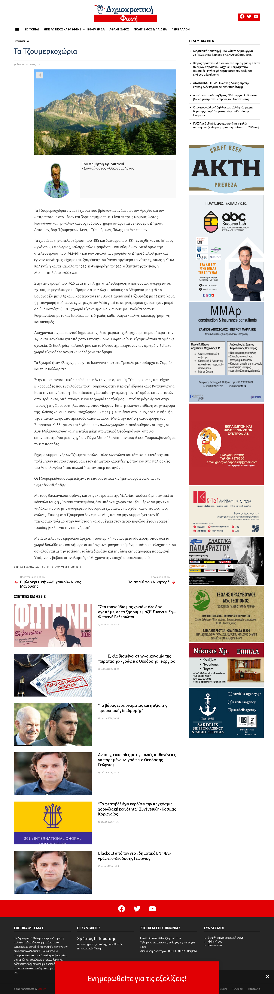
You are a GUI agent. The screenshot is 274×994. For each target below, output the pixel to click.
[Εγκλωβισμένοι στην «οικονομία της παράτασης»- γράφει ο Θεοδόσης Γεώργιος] (53, 675)
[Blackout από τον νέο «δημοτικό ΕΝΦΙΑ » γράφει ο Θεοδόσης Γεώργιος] (53, 872)
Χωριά (77, 567)
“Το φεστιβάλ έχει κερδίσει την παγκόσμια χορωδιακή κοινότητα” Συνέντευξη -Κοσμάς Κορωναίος (137, 809)
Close (267, 976)
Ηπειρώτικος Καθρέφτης (62, 29)
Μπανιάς (43, 567)
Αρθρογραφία (24, 567)
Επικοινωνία (215, 945)
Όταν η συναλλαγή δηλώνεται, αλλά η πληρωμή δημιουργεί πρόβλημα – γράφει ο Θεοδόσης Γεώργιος (223, 111)
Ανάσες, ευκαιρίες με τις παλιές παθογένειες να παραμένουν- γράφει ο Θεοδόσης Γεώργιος (137, 759)
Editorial (32, 29)
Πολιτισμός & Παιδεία (150, 29)
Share (39, 75)
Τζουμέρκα (62, 567)
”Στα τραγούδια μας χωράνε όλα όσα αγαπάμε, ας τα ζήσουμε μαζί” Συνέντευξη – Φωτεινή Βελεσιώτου (137, 612)
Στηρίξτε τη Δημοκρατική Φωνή (226, 937)
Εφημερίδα (96, 29)
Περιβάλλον (180, 29)
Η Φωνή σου (215, 941)
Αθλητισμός (119, 29)
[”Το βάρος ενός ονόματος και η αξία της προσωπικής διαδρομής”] (53, 724)
